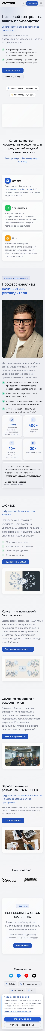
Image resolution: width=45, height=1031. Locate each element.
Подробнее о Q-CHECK (15, 561)
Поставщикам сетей (31, 984)
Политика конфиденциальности (17, 1011)
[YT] (26, 976)
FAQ (32, 990)
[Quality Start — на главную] (8, 3)
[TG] (11, 976)
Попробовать (32, 3)
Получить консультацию (16, 649)
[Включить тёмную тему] (23, 3)
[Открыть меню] (41, 3)
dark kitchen (27, 189)
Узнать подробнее (13, 736)
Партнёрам (18, 990)
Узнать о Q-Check (12, 76)
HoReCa (12, 984)
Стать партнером (13, 820)
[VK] (19, 976)
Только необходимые (22, 1025)
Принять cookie (22, 1019)
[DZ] (34, 976)
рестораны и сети (13, 189)
